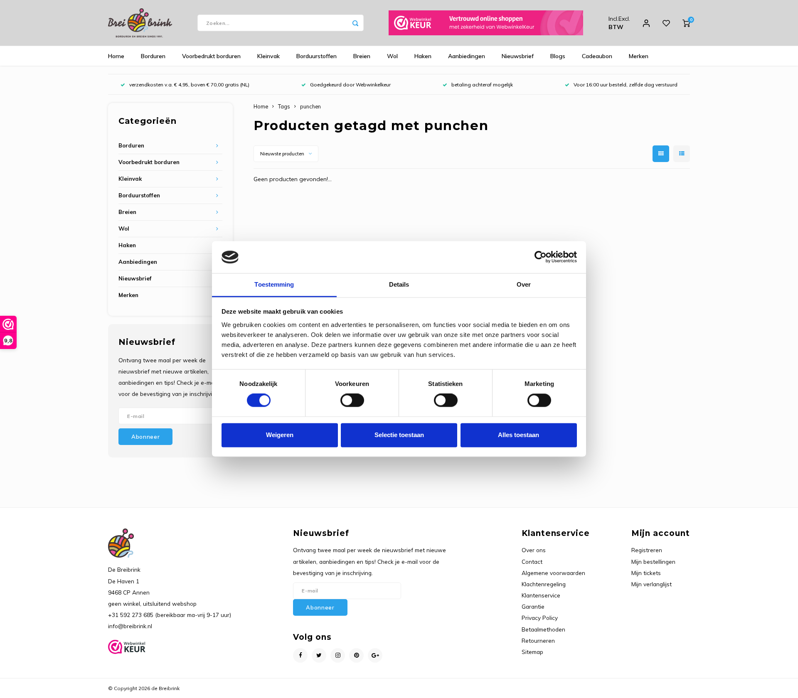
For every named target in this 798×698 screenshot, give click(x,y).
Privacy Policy (540, 617)
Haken (422, 56)
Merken (638, 56)
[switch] (352, 400)
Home (116, 56)
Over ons (534, 549)
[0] (686, 23)
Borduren (153, 56)
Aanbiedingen (466, 56)
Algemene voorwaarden (553, 572)
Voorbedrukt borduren (211, 56)
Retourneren (538, 640)
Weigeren (279, 434)
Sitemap (532, 651)
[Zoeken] (355, 23)
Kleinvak (268, 56)
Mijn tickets (646, 572)
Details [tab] (399, 284)
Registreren (646, 549)
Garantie (533, 606)
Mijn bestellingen (653, 561)
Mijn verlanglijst (651, 583)
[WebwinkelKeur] (486, 22)
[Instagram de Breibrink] (337, 655)
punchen (310, 106)
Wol (392, 56)
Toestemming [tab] (274, 284)
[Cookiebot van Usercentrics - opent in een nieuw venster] (540, 257)
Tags (284, 106)
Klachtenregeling (544, 583)
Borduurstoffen (316, 56)
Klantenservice (541, 595)
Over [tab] (524, 284)
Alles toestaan (518, 434)
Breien (361, 56)
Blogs (557, 56)
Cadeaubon (597, 56)
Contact (532, 561)
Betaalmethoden (543, 629)
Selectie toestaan (399, 434)
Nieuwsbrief (518, 56)
